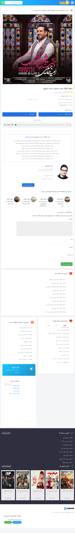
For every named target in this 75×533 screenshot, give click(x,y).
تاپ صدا (64, 2)
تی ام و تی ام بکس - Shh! (62, 344)
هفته (64, 325)
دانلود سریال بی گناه (67, 441)
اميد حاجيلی (62, 105)
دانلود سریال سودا (67, 445)
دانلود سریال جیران (67, 438)
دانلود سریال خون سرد (66, 448)
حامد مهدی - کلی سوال (26, 349)
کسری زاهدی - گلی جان (26, 331)
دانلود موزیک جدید (14, 393)
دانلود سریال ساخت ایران (65, 459)
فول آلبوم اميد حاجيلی (44, 169)
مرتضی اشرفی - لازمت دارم (62, 340)
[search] (3, 2)
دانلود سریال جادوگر (67, 462)
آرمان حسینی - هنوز (64, 351)
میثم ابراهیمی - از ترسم (63, 362)
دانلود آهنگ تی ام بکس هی (58, 283)
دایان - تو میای (65, 355)
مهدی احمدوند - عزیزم (26, 345)
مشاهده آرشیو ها (28, 185)
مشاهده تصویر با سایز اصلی (37, 15)
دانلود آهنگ (64, 114)
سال (48, 325)
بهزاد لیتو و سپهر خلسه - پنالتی (61, 358)
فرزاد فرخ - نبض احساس (26, 327)
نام (71, 239)
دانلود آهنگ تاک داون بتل (59, 301)
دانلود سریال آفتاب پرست (65, 452)
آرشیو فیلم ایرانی (6, 466)
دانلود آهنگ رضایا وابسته (59, 290)
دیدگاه (70, 219)
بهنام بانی (16, 391)
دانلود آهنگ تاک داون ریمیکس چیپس (56, 305)
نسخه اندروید (8, 522)
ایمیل (71, 247)
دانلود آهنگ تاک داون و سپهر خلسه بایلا (55, 312)
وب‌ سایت (70, 255)
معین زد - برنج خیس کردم (25, 359)
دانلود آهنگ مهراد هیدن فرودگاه (57, 279)
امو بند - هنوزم (28, 342)
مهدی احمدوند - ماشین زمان (25, 352)
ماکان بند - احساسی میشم (25, 334)
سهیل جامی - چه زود (63, 348)
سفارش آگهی (8, 384)
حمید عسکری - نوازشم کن (62, 337)
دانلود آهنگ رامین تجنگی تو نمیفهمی (56, 287)
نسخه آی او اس (17, 522)
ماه (56, 325)
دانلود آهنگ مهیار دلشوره (59, 294)
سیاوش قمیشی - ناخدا (63, 330)
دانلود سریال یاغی (67, 455)
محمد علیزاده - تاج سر (26, 338)
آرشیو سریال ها (6, 433)
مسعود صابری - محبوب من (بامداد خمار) (59, 333)
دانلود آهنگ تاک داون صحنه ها (58, 297)
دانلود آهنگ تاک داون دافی (59, 308)
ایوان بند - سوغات (27, 356)
